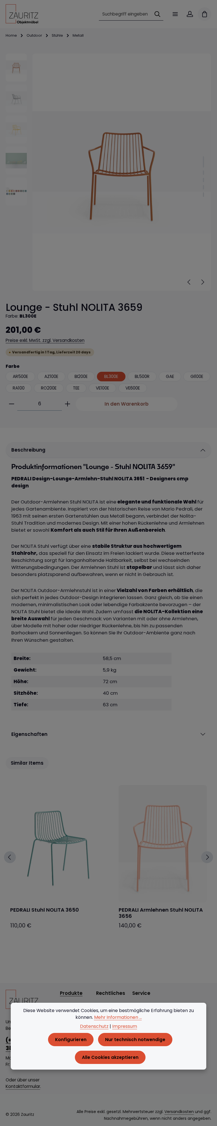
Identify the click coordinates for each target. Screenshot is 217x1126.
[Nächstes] (202, 282)
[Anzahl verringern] (12, 404)
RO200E (49, 388)
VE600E (132, 388)
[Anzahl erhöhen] (67, 404)
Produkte (71, 993)
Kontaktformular (23, 1086)
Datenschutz (94, 1026)
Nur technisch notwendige (135, 1040)
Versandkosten (179, 1111)
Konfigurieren (70, 1040)
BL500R (142, 376)
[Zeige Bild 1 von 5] (203, 162)
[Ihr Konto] (190, 14)
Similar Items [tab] (27, 763)
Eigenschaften (29, 734)
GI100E (196, 376)
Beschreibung (28, 450)
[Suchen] (157, 14)
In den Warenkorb (127, 404)
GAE (170, 376)
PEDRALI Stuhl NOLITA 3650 (44, 910)
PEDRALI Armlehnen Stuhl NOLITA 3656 (161, 913)
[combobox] (125, 14)
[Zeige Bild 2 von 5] (203, 172)
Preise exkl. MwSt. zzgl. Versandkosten (45, 340)
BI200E (81, 376)
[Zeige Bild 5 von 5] (203, 194)
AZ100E (51, 376)
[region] (108, 172)
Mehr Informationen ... (118, 1017)
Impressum (124, 1026)
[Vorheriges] (189, 282)
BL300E (111, 376)
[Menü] (175, 14)
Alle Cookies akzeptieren (110, 1057)
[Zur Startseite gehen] (22, 14)
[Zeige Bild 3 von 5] (203, 180)
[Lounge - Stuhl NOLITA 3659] (121, 172)
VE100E (102, 388)
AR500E (20, 376)
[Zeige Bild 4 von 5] (203, 187)
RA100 (19, 388)
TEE (76, 388)
